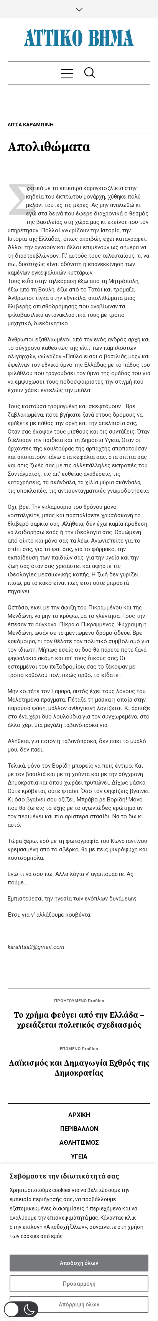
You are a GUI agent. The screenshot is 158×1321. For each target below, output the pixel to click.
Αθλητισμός (79, 1142)
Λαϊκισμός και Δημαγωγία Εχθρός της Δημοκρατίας (79, 1068)
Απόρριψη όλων (79, 1304)
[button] (21, 1309)
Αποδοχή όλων (79, 1263)
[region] (79, 1242)
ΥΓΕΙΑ (79, 1156)
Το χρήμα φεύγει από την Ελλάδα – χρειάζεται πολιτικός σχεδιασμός (79, 1020)
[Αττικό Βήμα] (79, 40)
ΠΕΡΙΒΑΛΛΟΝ (79, 1128)
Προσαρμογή (79, 1284)
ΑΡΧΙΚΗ (79, 1115)
